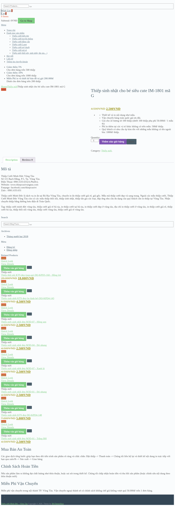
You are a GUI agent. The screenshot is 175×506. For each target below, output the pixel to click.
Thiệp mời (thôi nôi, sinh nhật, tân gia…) (29, 53)
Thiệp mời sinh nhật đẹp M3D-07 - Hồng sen (23, 321)
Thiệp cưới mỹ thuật (21, 47)
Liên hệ (10, 59)
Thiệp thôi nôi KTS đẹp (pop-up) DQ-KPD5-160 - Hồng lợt (31, 275)
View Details (7, 263)
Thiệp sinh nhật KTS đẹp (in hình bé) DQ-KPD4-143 (27, 298)
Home (4, 86)
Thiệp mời (12, 86)
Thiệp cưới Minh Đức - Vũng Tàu (14, 504)
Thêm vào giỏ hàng (113, 141)
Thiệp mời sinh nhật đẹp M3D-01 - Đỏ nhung (24, 391)
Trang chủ (11, 30)
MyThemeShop (58, 504)
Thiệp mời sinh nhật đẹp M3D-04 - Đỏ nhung (24, 345)
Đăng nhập (12, 250)
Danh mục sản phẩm (15, 33)
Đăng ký (11, 247)
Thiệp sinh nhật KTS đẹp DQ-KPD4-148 (21, 415)
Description (11, 159)
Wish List (7, 10)
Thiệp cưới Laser (19, 44)
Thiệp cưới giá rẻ (19, 50)
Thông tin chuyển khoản (17, 62)
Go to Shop (26, 20)
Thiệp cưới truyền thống (22, 39)
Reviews (27, 159)
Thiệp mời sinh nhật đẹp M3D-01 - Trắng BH (24, 438)
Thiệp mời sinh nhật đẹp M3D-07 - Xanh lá (23, 368)
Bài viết (10, 56)
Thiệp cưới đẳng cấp (21, 41)
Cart (4, 13)
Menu (3, 25)
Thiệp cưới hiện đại (20, 36)
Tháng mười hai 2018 (17, 236)
